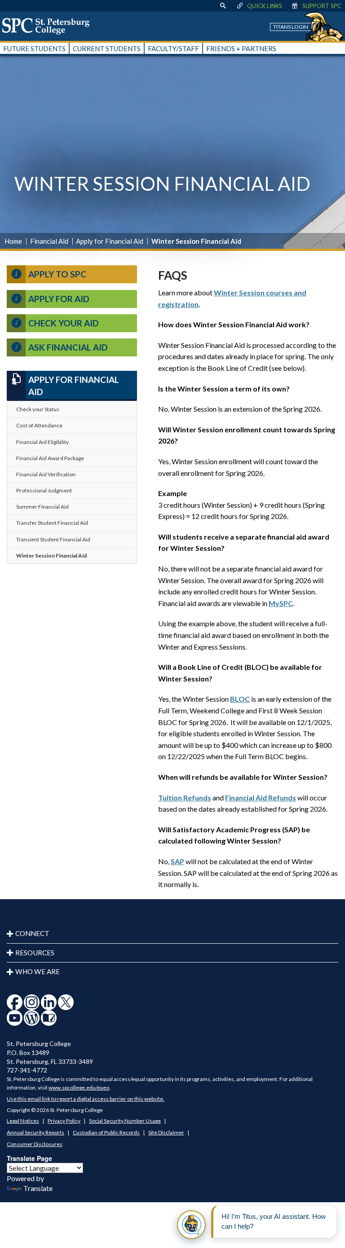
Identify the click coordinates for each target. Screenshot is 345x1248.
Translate (38, 1188)
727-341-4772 (27, 1070)
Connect (32, 933)
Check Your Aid (63, 323)
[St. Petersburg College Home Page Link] (49, 26)
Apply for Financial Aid (109, 241)
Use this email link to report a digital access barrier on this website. (85, 1098)
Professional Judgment (44, 490)
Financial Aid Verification (45, 474)
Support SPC (321, 5)
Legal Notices (23, 1120)
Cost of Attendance (39, 425)
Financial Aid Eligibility (42, 442)
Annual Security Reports (35, 1132)
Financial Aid (49, 241)
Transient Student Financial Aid (53, 539)
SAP (177, 861)
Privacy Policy (64, 1120)
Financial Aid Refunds (260, 797)
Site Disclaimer (166, 1132)
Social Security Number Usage (125, 1120)
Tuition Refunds (184, 797)
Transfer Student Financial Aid (52, 522)
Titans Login (290, 26)
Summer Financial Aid (42, 506)
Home (13, 241)
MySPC (281, 603)
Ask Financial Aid (68, 347)
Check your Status (37, 409)
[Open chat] (191, 1224)
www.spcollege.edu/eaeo (79, 1087)
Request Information (86, 907)
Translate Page (29, 1158)
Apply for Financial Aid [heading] (73, 385)
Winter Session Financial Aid (51, 555)
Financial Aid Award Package (50, 458)
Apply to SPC (57, 274)
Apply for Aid (58, 299)
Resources (34, 953)
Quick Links (264, 5)
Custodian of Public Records (106, 1132)
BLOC (240, 698)
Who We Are (37, 971)
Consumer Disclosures (34, 1144)
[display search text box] (222, 6)
